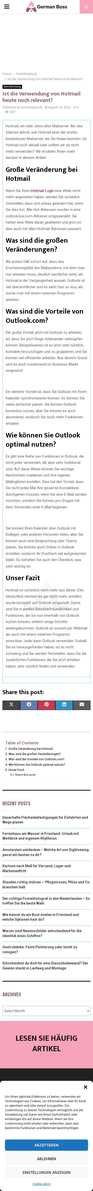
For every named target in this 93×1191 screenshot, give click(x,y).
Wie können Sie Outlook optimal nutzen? (36, 764)
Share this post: (25, 774)
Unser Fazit (16, 770)
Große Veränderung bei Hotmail (30, 749)
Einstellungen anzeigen (46, 1172)
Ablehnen (46, 1159)
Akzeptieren (46, 1145)
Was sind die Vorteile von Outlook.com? (36, 759)
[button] (85, 1087)
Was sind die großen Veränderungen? (34, 754)
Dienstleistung (12, 86)
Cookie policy (41, 1184)
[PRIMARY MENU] (6, 6)
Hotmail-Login (42, 191)
